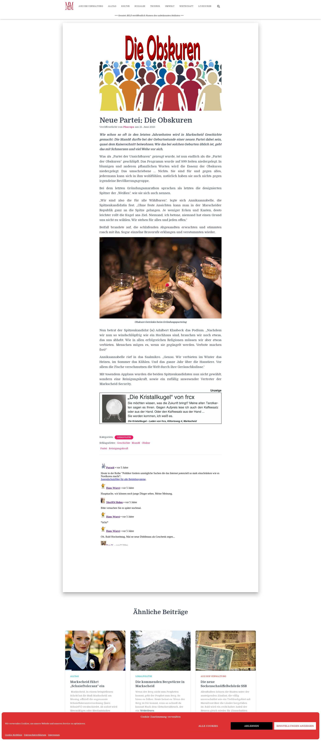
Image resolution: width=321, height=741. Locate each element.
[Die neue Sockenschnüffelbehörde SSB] (226, 650)
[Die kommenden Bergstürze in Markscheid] (160, 650)
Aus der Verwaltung (91, 6)
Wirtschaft (186, 6)
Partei (103, 448)
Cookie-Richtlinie (13, 735)
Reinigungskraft (118, 448)
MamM (136, 443)
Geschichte (123, 443)
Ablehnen (251, 725)
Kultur (125, 6)
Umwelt (169, 6)
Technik (155, 6)
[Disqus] (160, 503)
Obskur (146, 443)
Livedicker (204, 6)
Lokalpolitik (124, 437)
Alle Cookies (208, 725)
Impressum (54, 735)
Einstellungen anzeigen (295, 725)
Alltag (112, 6)
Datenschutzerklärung (35, 735)
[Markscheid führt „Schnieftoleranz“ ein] (95, 650)
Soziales (140, 6)
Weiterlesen (147, 710)
